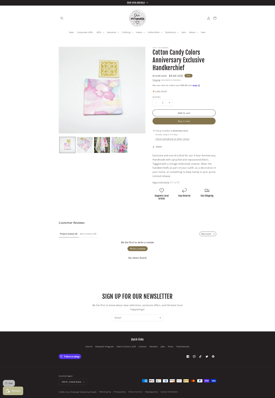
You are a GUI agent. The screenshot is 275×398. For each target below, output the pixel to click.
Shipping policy (151, 392)
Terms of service (135, 392)
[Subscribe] (160, 317)
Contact (143, 346)
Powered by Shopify (88, 392)
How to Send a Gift (126, 346)
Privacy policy (120, 392)
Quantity (157, 97)
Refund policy (105, 392)
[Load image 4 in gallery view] (119, 145)
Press (170, 346)
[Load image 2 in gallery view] (85, 145)
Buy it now (184, 121)
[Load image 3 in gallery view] (102, 145)
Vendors (153, 346)
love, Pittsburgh (72, 392)
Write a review (137, 248)
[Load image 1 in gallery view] (67, 145)
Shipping (156, 80)
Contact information (169, 392)
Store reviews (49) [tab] (88, 234)
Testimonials (182, 346)
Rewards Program (104, 346)
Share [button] (159, 146)
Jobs (163, 346)
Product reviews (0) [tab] (68, 234)
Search (89, 346)
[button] (62, 18)
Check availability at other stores (172, 139)
